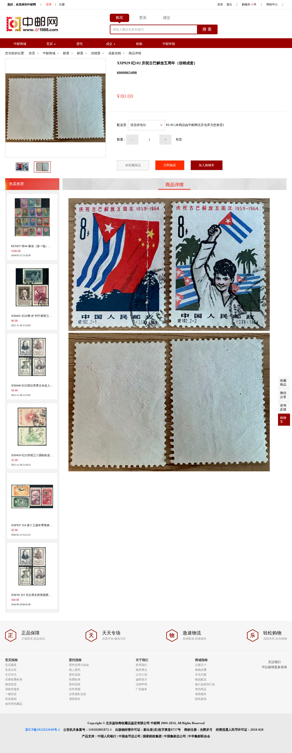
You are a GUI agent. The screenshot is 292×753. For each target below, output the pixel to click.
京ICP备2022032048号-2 (42, 731)
